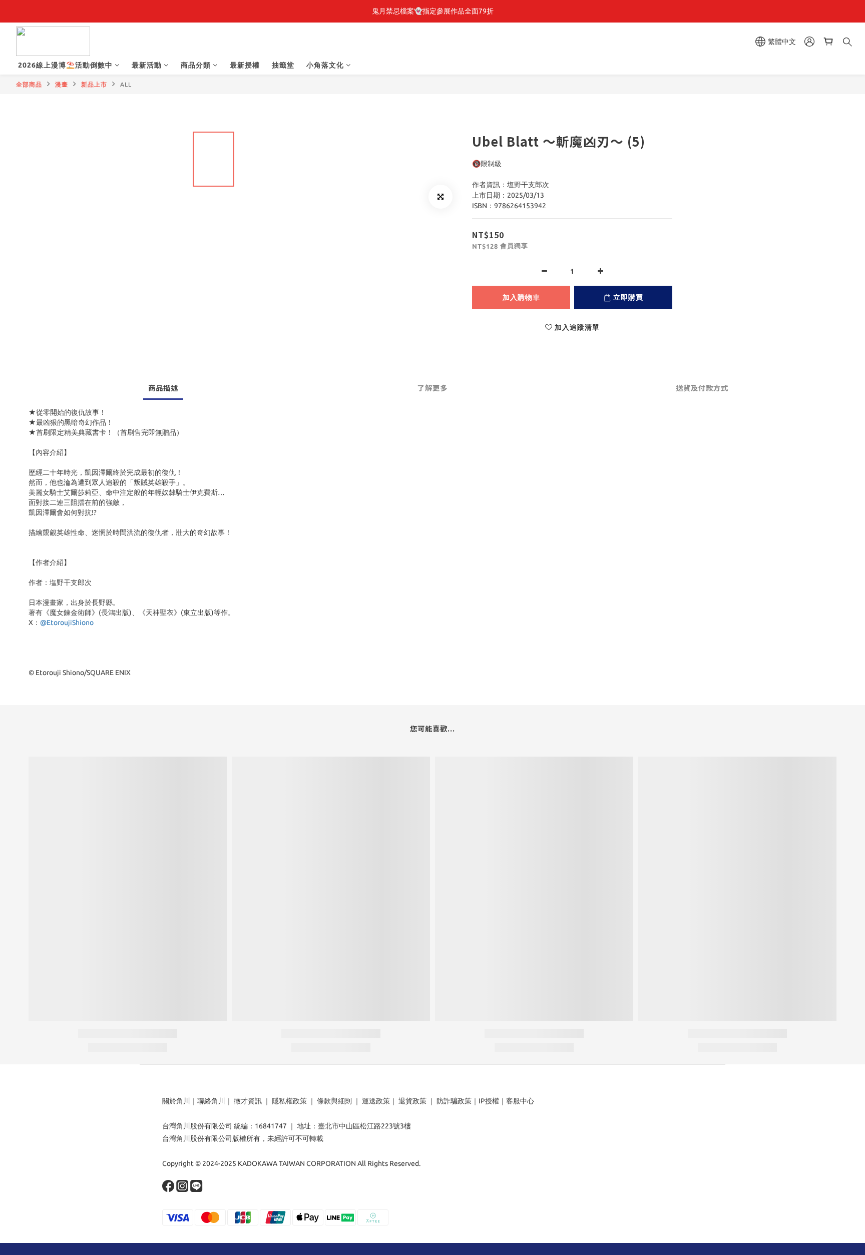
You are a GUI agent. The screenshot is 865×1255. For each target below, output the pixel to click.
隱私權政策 (289, 1101)
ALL (126, 84)
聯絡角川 (211, 1101)
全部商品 (29, 84)
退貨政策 (412, 1101)
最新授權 (245, 65)
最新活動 (147, 65)
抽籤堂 (283, 65)
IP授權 (489, 1101)
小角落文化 (325, 65)
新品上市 (94, 84)
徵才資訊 (248, 1101)
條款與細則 (334, 1101)
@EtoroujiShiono (67, 622)
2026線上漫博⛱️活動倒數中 (65, 65)
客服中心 (520, 1101)
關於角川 (176, 1101)
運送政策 (376, 1101)
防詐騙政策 (453, 1101)
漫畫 (61, 84)
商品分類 (196, 65)
